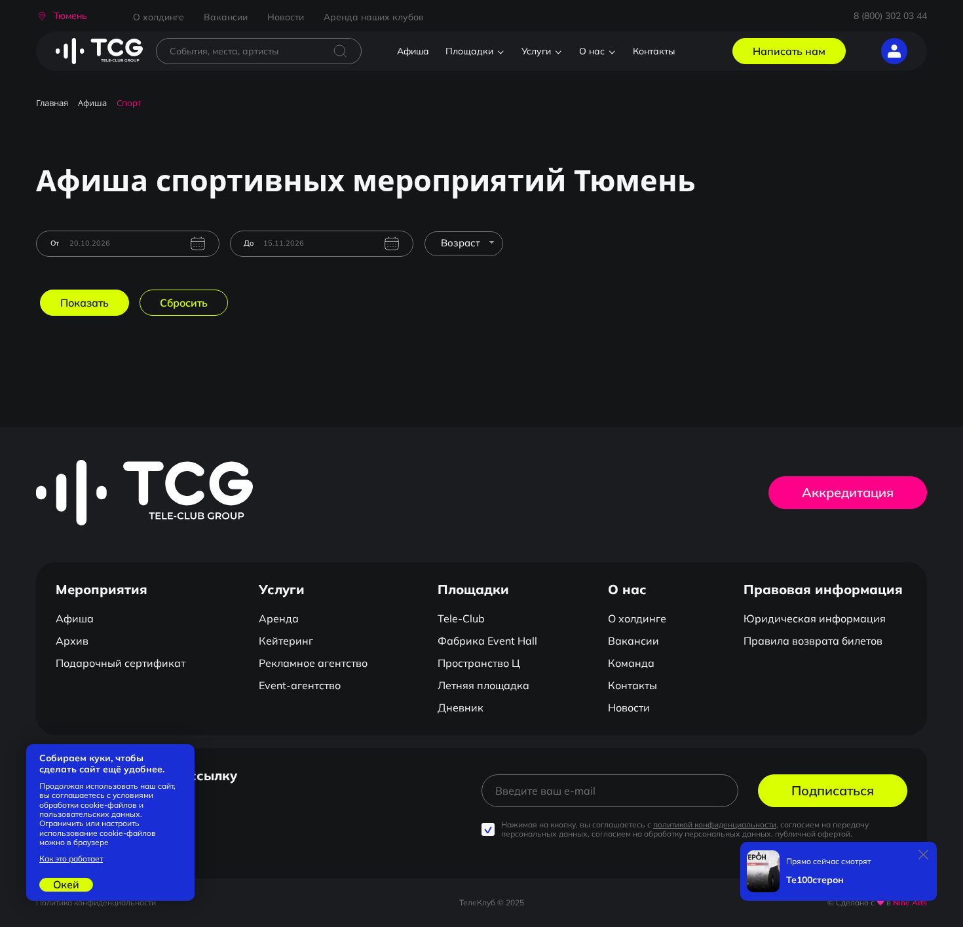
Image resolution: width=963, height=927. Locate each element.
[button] (61, 16)
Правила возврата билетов (813, 640)
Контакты (654, 51)
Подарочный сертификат (120, 663)
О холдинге (158, 17)
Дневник (460, 707)
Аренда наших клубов (374, 17)
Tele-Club (461, 618)
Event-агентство (300, 685)
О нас (592, 51)
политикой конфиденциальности (714, 824)
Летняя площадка (483, 685)
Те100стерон (815, 880)
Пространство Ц (479, 663)
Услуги (536, 51)
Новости (285, 17)
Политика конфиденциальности (96, 902)
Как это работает (71, 858)
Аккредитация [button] (848, 492)
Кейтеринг (286, 640)
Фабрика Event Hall (487, 640)
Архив (72, 640)
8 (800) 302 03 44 (890, 16)
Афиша (413, 51)
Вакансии (226, 17)
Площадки (469, 51)
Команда (631, 663)
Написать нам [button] (789, 51)
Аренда (279, 618)
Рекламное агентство (313, 663)
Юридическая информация (815, 618)
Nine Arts (910, 902)
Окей (66, 884)
